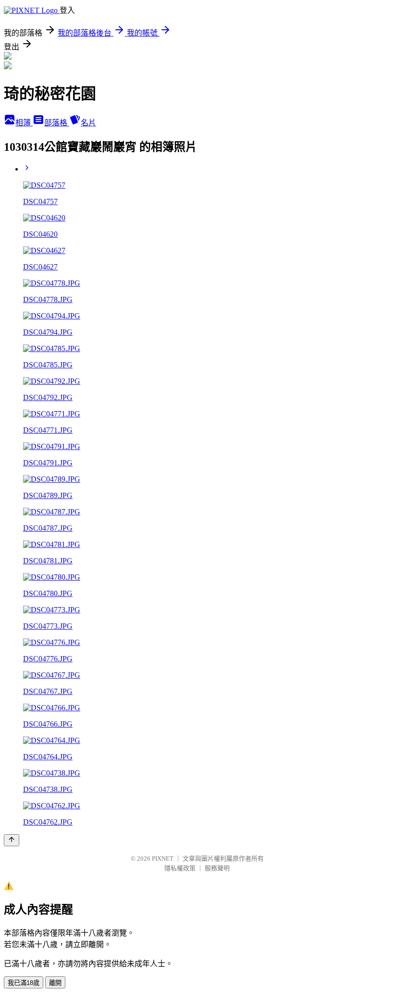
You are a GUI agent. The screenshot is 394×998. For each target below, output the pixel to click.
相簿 (24, 123)
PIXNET (162, 858)
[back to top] (11, 840)
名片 (88, 123)
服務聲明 (217, 868)
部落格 (56, 123)
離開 (55, 982)
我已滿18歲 (23, 982)
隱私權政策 (180, 868)
